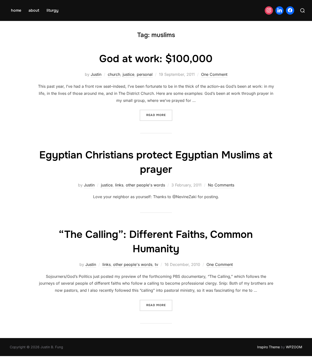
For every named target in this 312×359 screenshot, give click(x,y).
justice (128, 74)
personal (145, 74)
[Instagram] (268, 10)
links (119, 185)
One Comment (214, 74)
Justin (96, 74)
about (34, 10)
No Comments (221, 185)
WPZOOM (294, 347)
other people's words (145, 185)
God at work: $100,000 (156, 58)
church (114, 74)
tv (156, 264)
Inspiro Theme (268, 347)
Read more (159, 115)
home (16, 10)
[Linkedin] (279, 10)
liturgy (52, 10)
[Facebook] (290, 10)
